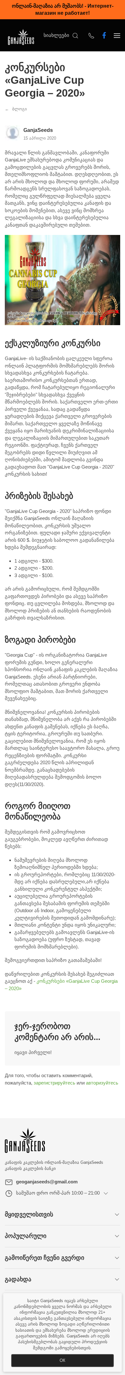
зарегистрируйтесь (54, 1082)
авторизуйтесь (102, 1082)
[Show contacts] (91, 35)
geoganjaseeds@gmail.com (47, 1181)
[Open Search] (75, 35)
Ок (62, 1360)
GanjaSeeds (38, 130)
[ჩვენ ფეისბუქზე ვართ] (104, 35)
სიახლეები (56, 35)
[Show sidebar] (117, 35)
